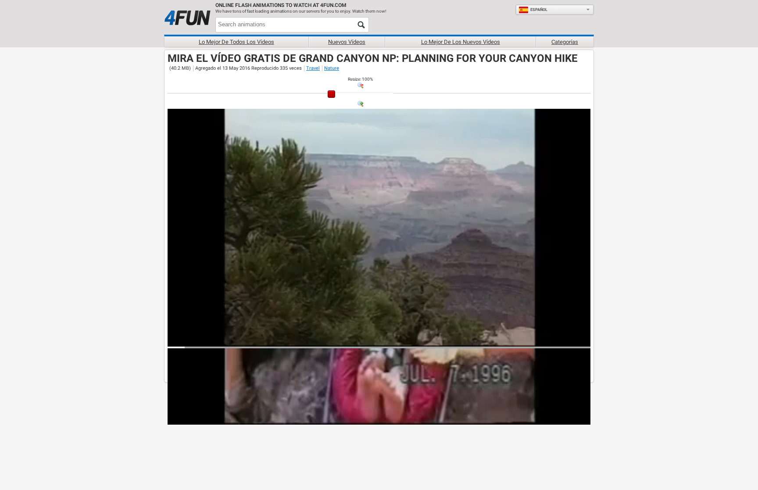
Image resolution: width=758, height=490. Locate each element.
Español (538, 9)
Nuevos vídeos (346, 42)
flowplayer (528, 339)
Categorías (564, 42)
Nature (331, 68)
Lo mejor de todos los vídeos (236, 42)
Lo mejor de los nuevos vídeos (460, 42)
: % (360, 79)
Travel (313, 68)
